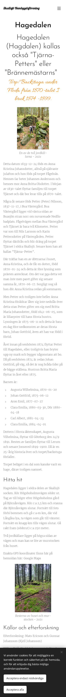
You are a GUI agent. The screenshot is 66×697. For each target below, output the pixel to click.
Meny (59, 8)
